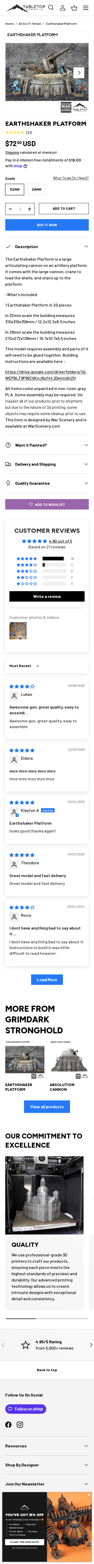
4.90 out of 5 (60, 540)
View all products (47, 1106)
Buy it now (47, 225)
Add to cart (63, 208)
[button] (27, 558)
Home (9, 23)
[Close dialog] (89, 1495)
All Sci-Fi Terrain (30, 23)
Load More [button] (47, 979)
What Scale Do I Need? (71, 178)
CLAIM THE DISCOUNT (24, 1542)
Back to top (47, 1370)
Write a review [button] (47, 596)
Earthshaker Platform (61, 23)
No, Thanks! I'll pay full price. (24, 1548)
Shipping (12, 152)
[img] (21, 686)
